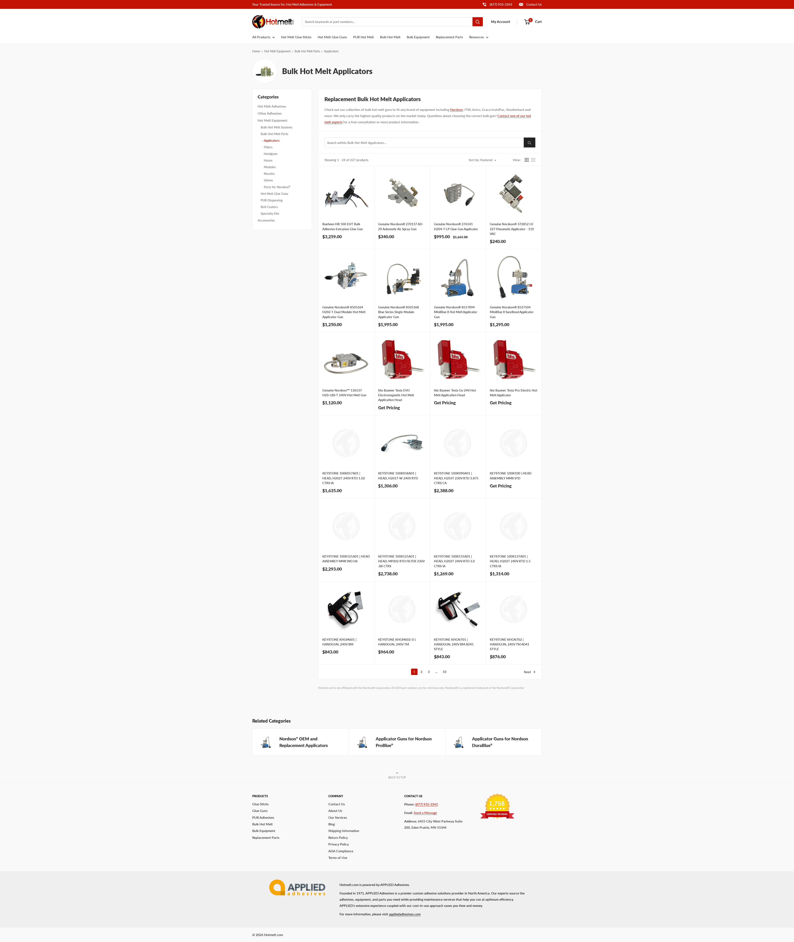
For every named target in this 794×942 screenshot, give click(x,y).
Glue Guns (260, 811)
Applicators (272, 140)
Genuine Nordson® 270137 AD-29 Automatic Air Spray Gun (400, 226)
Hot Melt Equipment (277, 51)
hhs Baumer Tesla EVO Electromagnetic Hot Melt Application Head (396, 395)
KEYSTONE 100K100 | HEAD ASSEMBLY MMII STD (510, 475)
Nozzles (269, 173)
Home (256, 51)
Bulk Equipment (418, 37)
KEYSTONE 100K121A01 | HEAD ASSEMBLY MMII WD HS (346, 558)
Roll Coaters (269, 207)
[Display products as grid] (527, 160)
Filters (268, 147)
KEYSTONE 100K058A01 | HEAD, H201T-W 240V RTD (398, 475)
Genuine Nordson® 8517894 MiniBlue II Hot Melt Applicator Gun (455, 312)
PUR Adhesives (263, 817)
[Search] (477, 21)
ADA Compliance (340, 851)
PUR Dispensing (272, 200)
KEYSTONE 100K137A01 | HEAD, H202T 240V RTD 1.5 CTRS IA (510, 561)
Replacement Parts (449, 37)
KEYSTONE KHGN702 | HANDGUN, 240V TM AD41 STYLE (509, 644)
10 (444, 672)
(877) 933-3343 (497, 4)
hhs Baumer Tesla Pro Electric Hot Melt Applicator (513, 392)
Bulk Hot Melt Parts (307, 51)
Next (527, 672)
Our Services (337, 817)
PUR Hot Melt (363, 37)
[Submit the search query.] (529, 142)
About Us (335, 811)
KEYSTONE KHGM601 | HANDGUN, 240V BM (339, 642)
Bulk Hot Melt (390, 37)
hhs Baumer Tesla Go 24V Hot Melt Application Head (455, 392)
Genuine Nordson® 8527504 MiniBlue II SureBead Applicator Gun (512, 312)
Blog (331, 824)
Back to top (397, 777)
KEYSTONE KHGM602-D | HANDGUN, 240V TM (397, 642)
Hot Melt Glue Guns (332, 37)
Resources (476, 37)
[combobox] (387, 21)
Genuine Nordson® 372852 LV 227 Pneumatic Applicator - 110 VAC (512, 229)
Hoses (268, 160)
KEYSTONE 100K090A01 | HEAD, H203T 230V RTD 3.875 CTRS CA (456, 478)
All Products (261, 37)
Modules (270, 167)
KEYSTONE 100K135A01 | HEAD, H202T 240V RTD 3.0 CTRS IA (454, 561)
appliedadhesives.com (405, 914)
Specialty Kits (270, 213)
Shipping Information (343, 831)
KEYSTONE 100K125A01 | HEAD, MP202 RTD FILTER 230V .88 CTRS (401, 561)
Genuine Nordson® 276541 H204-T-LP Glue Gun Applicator (456, 226)
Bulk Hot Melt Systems (276, 127)
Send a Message (425, 813)
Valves (268, 180)
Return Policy (338, 837)
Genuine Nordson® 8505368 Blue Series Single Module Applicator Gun (398, 312)
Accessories (266, 220)
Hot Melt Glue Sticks (296, 37)
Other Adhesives (270, 113)
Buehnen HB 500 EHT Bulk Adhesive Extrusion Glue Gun (342, 226)
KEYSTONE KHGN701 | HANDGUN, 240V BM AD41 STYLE (454, 644)
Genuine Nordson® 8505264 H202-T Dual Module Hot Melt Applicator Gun (343, 312)
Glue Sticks (260, 804)
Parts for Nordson (277, 187)
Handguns (270, 154)
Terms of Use (337, 857)
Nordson (456, 109)
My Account (500, 21)
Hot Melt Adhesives (272, 106)
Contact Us (534, 4)
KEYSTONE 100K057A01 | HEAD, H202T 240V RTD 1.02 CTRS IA (343, 478)
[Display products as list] (533, 160)
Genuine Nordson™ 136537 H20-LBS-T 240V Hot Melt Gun (344, 392)
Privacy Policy (338, 844)
